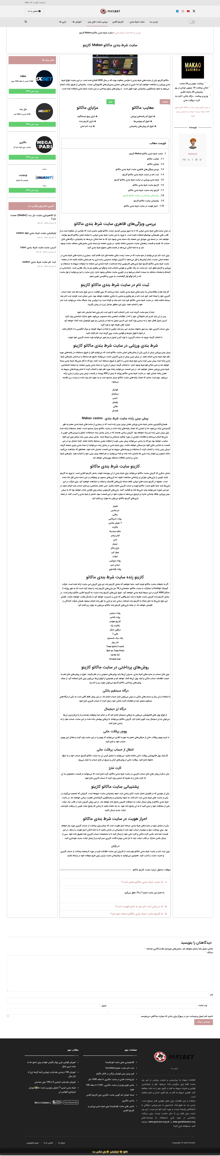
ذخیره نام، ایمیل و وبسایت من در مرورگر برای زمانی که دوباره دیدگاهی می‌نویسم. (177, 1016)
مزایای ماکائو (153, 164)
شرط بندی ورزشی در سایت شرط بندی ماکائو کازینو (136, 179)
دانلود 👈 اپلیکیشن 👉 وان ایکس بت (110, 1152)
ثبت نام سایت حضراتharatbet (120, 1068)
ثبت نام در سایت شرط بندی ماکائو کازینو (140, 174)
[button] (115, 882)
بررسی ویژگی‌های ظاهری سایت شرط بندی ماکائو (137, 169)
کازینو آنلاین (117, 21)
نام (210, 994)
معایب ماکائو (153, 159)
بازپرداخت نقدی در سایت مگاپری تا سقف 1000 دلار (111, 1079)
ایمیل (103, 1005)
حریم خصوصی (33, 1142)
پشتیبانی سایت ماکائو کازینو (146, 200)
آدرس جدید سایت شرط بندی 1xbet (38, 247)
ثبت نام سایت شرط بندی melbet (39, 262)
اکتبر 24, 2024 (49, 223)
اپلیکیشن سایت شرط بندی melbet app (36, 233)
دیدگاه (209, 952)
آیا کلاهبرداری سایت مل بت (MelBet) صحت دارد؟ (33, 217)
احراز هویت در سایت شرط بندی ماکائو (141, 206)
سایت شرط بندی (122, 32)
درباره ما (61, 1142)
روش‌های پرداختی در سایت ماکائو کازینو (141, 195)
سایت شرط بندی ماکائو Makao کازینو (146, 153)
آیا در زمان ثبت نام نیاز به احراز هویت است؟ (139, 907)
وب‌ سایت (202, 1005)
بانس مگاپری (128, 1100)
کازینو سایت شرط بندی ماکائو (146, 185)
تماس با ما (33, 11)
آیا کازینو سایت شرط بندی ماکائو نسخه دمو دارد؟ (136, 914)
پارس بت (153, 21)
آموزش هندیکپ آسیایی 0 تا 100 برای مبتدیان (55, 1082)
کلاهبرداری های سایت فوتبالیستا (119, 1062)
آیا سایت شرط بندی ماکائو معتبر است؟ (142, 882)
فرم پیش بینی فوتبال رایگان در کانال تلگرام (115, 1073)
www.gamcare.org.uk (158, 1122)
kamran (192, 154)
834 (39, 223)
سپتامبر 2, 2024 (48, 252)
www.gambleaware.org (184, 1122)
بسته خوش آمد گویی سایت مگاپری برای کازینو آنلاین (110, 1095)
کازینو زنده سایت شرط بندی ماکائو (143, 190)
